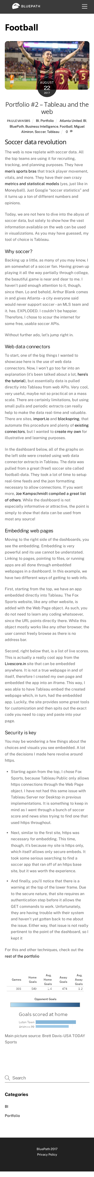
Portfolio (47, 121)
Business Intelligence (41, 126)
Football (66, 126)
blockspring (68, 419)
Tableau (53, 132)
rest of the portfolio (22, 956)
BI (37, 121)
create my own (68, 431)
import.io (41, 419)
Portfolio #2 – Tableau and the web (47, 108)
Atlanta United (71, 121)
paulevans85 (18, 121)
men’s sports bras (20, 171)
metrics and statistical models (32, 183)
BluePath (17, 126)
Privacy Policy (47, 1154)
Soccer (40, 132)
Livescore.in (15, 663)
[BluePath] (26, 7)
